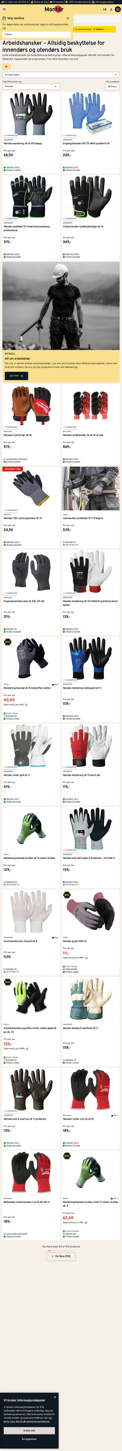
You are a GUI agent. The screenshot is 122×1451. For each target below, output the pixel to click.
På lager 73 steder (13, 170)
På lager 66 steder (72, 631)
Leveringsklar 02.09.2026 (16, 459)
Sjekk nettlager (71, 969)
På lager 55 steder (72, 802)
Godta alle (29, 1430)
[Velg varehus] (105, 9)
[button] (61, 75)
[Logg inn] (111, 9)
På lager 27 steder (72, 1145)
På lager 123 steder (14, 545)
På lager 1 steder (12, 718)
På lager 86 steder (13, 257)
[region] (29, 1421)
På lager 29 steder (13, 1236)
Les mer (14, 375)
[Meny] (4, 9)
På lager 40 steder (72, 170)
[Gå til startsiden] (54, 9)
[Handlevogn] (118, 9)
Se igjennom (29, 1439)
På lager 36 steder (13, 1145)
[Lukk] (55, 1397)
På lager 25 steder (72, 462)
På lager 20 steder (13, 631)
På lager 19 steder (13, 462)
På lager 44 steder (72, 257)
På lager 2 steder (72, 1236)
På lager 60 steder (13, 802)
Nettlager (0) (70, 542)
